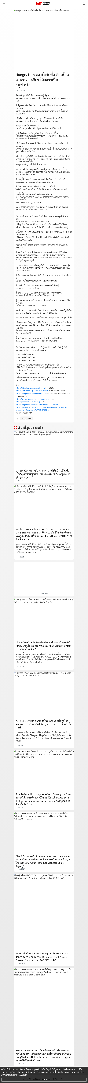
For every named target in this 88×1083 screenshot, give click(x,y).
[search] (84, 3)
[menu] (4, 3)
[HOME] (44, 3)
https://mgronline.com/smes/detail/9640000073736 (37, 404)
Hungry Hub (26, 418)
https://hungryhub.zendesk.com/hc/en (31, 393)
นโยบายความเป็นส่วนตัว (10, 1072)
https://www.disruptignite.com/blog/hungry (33, 399)
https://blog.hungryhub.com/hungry (30, 388)
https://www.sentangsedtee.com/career (32, 390)
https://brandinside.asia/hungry (28, 401)
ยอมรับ (44, 1079)
